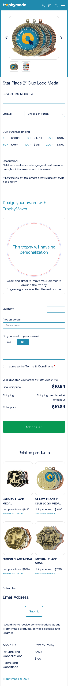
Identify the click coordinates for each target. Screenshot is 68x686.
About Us (9, 645)
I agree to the (31, 366)
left (6, 38)
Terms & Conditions (39, 366)
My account (43, 5)
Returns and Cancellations (12, 654)
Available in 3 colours (13, 513)
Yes (9, 341)
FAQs (38, 651)
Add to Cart (34, 427)
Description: (10, 160)
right (61, 38)
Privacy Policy (44, 645)
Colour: (7, 113)
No (22, 341)
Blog (38, 658)
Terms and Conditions (10, 665)
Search (56, 5)
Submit (34, 611)
